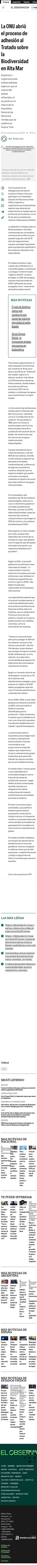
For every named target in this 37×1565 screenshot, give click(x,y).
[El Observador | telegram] (30, 1461)
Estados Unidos (8, 1501)
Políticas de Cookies (5, 1546)
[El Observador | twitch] (35, 1461)
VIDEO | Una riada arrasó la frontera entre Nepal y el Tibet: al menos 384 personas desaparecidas (17, 1124)
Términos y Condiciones (6, 1556)
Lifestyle (29, 1480)
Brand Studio (7, 1476)
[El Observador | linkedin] (30, 1457)
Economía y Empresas (11, 1473)
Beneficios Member (25, 1466)
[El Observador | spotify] (35, 1457)
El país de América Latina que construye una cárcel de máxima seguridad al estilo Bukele (18, 1089)
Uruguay (6, 2)
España (16, 1497)
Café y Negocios (26, 1469)
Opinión (4, 1483)
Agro (25, 1473)
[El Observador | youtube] (35, 1454)
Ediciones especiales (10, 1490)
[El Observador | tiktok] (25, 1457)
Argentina (6, 1497)
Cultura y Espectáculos (12, 1480)
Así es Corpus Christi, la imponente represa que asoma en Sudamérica (18, 1097)
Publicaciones (7, 1494)
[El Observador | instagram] (30, 1454)
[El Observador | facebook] (26, 1454)
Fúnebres (14, 1483)
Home (3, 1466)
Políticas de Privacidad (5, 1551)
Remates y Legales (9, 1487)
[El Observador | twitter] (22, 1454)
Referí (4, 1469)
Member (11, 1466)
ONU (4, 1069)
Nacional (12, 1469)
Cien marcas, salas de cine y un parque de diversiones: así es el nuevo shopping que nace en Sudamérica (18, 1105)
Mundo (18, 1476)
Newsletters (22, 1494)
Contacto (4, 1561)
